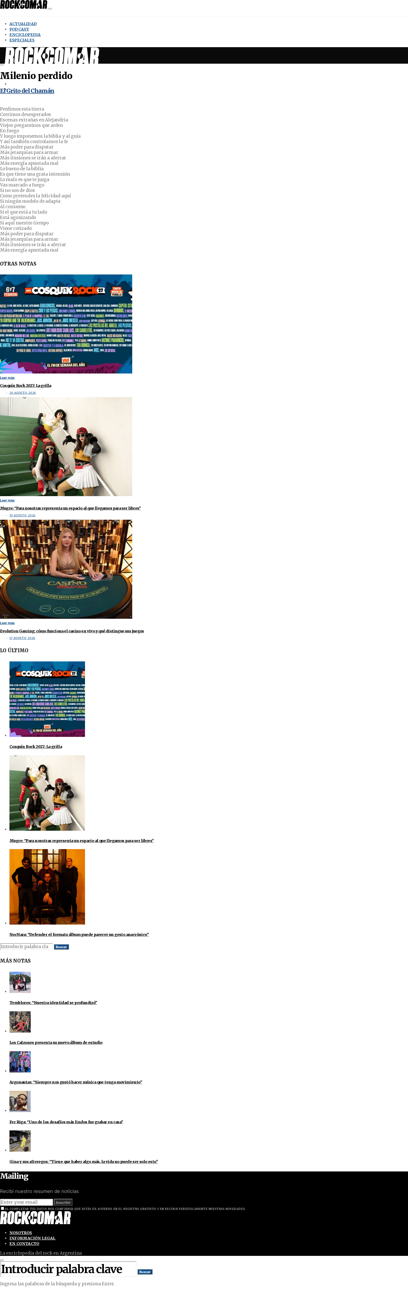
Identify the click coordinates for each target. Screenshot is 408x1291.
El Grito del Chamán (27, 91)
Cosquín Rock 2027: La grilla (25, 385)
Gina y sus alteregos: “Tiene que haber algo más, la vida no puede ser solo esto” (83, 1161)
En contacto (24, 1243)
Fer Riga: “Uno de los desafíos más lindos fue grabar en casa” (66, 1122)
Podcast (19, 29)
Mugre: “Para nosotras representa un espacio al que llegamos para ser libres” (70, 508)
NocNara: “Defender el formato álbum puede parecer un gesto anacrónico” (79, 934)
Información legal (32, 1238)
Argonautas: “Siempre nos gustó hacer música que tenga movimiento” (75, 1082)
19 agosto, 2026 (22, 515)
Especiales (21, 40)
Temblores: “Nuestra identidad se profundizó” (53, 1002)
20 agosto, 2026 (22, 392)
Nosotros (20, 1232)
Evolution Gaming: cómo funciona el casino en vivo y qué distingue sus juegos (72, 631)
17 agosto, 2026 (22, 638)
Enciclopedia (25, 34)
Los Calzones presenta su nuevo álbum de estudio (55, 1042)
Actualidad (23, 23)
